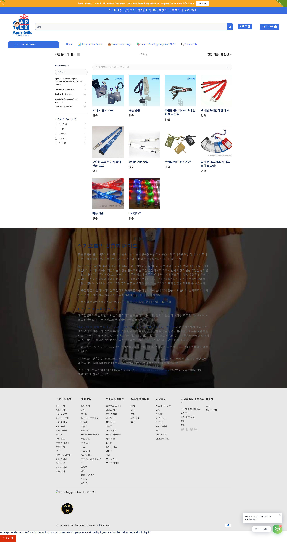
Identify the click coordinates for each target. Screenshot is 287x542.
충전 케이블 (111, 414)
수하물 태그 (61, 422)
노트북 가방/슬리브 (90, 435)
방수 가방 (60, 463)
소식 (208, 406)
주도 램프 (85, 439)
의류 (133, 406)
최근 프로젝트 (212, 410)
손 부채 (84, 422)
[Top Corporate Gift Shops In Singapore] (75, 492)
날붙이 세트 (61, 410)
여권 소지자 (61, 431)
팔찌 (133, 422)
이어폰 (109, 426)
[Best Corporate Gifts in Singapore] (67, 518)
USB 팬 (109, 451)
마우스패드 (161, 418)
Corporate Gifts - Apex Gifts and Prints (81, 525)
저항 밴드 (60, 439)
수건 (58, 451)
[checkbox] (70, 124)
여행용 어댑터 (62, 443)
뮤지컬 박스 (86, 455)
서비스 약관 (61, 467)
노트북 (159, 422)
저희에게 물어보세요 (190, 409)
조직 (83, 471)
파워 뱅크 (110, 439)
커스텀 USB (111, 418)
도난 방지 (85, 406)
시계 (108, 455)
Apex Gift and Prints (88, 327)
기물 (83, 410)
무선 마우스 (111, 459)
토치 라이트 (111, 447)
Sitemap (105, 525)
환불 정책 (60, 471)
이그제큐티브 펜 (163, 406)
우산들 (84, 479)
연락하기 (185, 413)
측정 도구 (85, 443)
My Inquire (269, 26)
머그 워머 (85, 451)
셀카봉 (109, 443)
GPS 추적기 (111, 431)
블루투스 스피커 (113, 406)
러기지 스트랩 (62, 418)
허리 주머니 (61, 459)
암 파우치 (60, 406)
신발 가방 (60, 426)
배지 (133, 410)
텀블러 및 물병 (87, 475)
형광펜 (159, 414)
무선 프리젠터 (112, 463)
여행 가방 (60, 447)
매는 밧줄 (135, 418)
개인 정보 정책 (187, 417)
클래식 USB (111, 422)
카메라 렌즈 (111, 410)
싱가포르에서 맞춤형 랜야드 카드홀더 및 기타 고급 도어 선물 (139, 327)
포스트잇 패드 (162, 439)
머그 (83, 447)
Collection (62, 66)
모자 (133, 414)
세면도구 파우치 (63, 455)
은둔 (183, 421)
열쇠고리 (85, 431)
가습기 (84, 426)
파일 (158, 410)
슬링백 (84, 467)
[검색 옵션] (229, 67)
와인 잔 (84, 483)
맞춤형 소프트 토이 (90, 418)
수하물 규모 (61, 414)
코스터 (84, 414)
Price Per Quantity (67, 119)
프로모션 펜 (161, 435)
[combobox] (134, 26)
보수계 (59, 435)
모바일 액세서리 (113, 435)
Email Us (203, 3)
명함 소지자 (161, 426)
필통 (158, 431)
